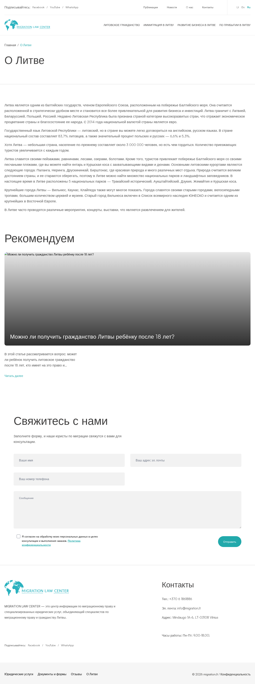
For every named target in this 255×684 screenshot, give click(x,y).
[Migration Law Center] (27, 25)
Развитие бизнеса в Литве (197, 25)
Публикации (150, 7)
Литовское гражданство (122, 25)
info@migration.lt (189, 608)
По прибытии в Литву (235, 25)
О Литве (92, 674)
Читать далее (13, 376)
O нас (189, 7)
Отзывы (76, 674)
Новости (172, 7)
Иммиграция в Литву (159, 25)
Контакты (207, 7)
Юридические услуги (18, 674)
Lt (238, 7)
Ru (249, 7)
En (243, 7)
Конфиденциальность (235, 674)
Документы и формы (52, 674)
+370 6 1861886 (180, 599)
